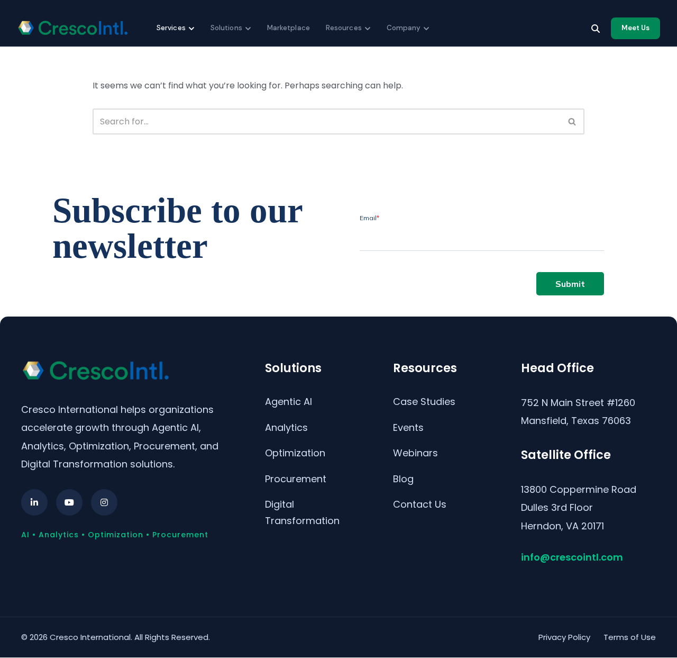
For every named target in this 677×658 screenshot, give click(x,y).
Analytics (286, 427)
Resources (344, 27)
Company (404, 27)
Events (408, 427)
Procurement (295, 478)
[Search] (595, 29)
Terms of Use (629, 637)
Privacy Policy (564, 637)
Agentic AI (288, 401)
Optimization (295, 452)
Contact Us (419, 504)
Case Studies (424, 401)
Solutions (226, 27)
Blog (403, 478)
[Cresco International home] (72, 28)
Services (171, 27)
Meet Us (635, 27)
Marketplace (288, 27)
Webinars (415, 452)
